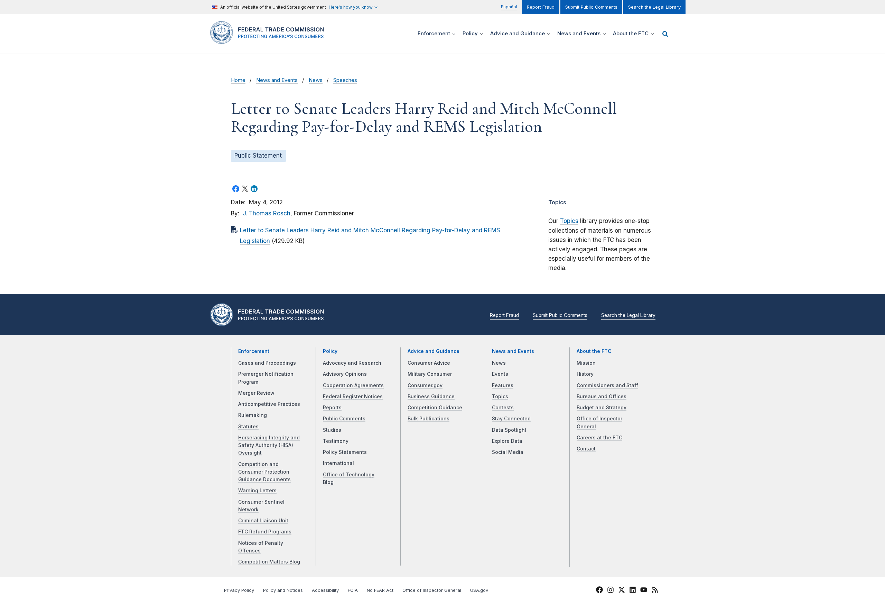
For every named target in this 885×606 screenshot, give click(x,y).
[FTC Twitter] (621, 589)
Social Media (507, 452)
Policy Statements (345, 452)
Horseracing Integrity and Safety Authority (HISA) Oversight (269, 445)
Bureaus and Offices (601, 396)
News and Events (277, 80)
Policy (330, 351)
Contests (503, 407)
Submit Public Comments (591, 7)
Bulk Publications (428, 418)
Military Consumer (430, 374)
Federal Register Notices (353, 396)
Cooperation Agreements (353, 385)
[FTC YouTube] (643, 591)
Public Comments (344, 418)
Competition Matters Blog (269, 562)
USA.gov (479, 590)
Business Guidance (431, 396)
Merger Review (256, 393)
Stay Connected (511, 418)
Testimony (335, 441)
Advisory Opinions (345, 374)
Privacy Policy (239, 590)
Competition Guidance (435, 407)
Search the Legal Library (654, 7)
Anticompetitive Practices (269, 404)
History (585, 374)
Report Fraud (541, 7)
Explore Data (507, 441)
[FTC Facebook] (599, 591)
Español (509, 6)
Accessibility (325, 590)
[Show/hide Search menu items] (665, 34)
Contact (586, 448)
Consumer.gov (425, 385)
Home (238, 80)
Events (500, 374)
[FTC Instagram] (610, 591)
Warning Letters (257, 490)
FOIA (353, 590)
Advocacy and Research (352, 363)
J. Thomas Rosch (266, 213)
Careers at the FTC (599, 437)
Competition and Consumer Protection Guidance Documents (264, 472)
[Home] (269, 40)
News (316, 80)
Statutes (248, 426)
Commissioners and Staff (607, 385)
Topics (569, 220)
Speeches (345, 80)
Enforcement (253, 351)
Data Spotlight (509, 430)
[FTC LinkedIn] (632, 591)
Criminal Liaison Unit (263, 520)
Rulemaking (252, 415)
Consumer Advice (429, 363)
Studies (332, 430)
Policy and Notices (283, 590)
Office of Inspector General (431, 590)
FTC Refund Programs (264, 531)
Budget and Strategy (601, 407)
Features (502, 385)
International (338, 463)
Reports (332, 407)
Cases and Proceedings (267, 363)
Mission (586, 363)
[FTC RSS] (654, 591)
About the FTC (594, 351)
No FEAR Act (380, 590)
